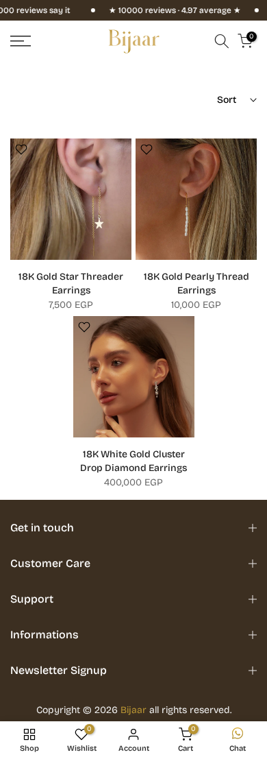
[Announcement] (162, 10)
